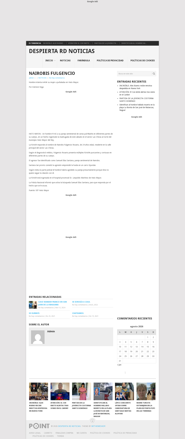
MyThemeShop (98, 426)
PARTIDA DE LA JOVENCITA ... (106, 43)
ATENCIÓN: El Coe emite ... (79, 43)
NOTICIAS (65, 60)
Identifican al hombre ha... (134, 43)
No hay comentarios (57, 78)
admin (31, 78)
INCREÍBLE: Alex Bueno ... (54, 43)
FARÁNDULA (84, 60)
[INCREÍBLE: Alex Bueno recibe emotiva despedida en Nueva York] (38, 391)
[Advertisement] (92, 22)
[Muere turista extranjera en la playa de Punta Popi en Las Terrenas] (146, 391)
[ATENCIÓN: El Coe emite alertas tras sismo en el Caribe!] (60, 391)
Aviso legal (35, 433)
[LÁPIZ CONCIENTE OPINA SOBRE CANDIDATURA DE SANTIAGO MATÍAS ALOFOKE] (124, 391)
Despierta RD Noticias (62, 51)
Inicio (49, 60)
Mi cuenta (82, 433)
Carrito (48, 433)
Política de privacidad (110, 60)
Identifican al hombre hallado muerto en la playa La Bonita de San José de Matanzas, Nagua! (137, 107)
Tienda (60, 436)
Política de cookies (100, 433)
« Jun (119, 365)
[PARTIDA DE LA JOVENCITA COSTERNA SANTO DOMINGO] (81, 391)
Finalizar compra (64, 433)
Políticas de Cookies (143, 60)
